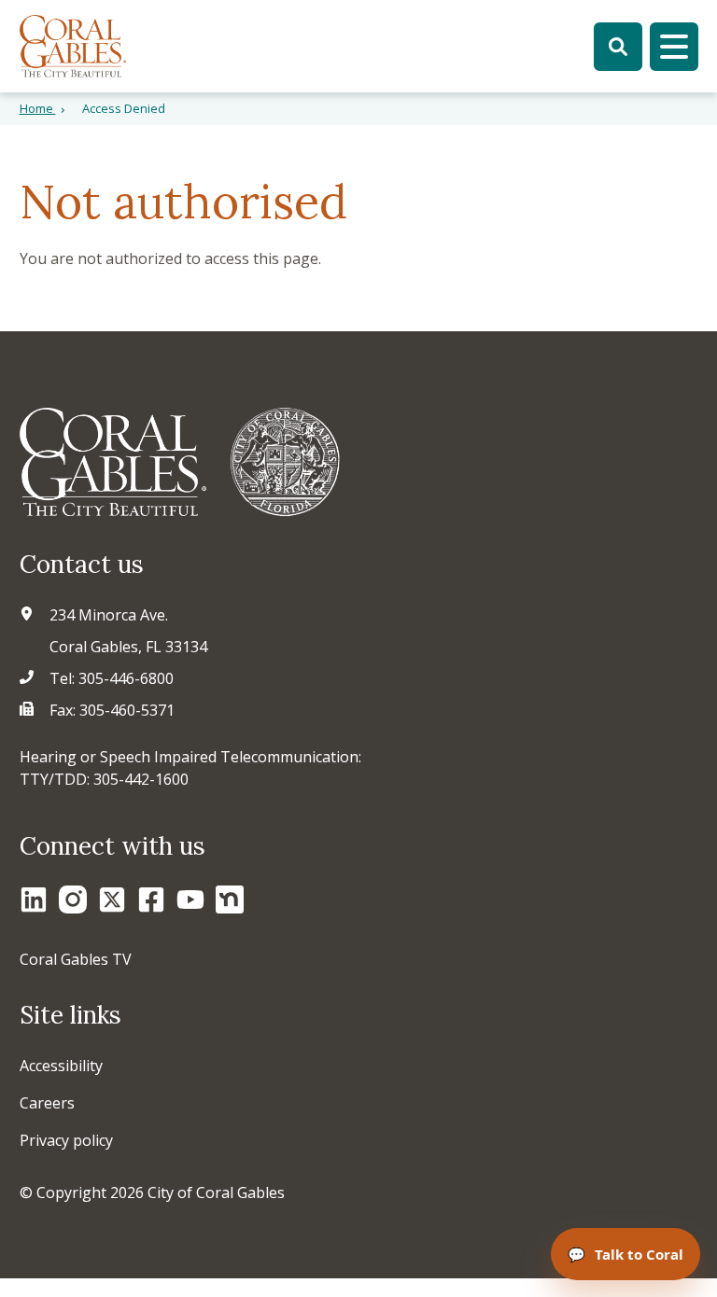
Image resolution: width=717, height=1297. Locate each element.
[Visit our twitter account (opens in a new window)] (112, 899)
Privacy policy (66, 1140)
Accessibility (61, 1065)
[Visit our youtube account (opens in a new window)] (190, 899)
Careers (47, 1103)
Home (38, 108)
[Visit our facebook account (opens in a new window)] (151, 899)
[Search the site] (618, 46)
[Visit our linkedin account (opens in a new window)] (34, 899)
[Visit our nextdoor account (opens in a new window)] (230, 899)
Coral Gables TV (76, 959)
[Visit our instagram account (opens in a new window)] (73, 899)
